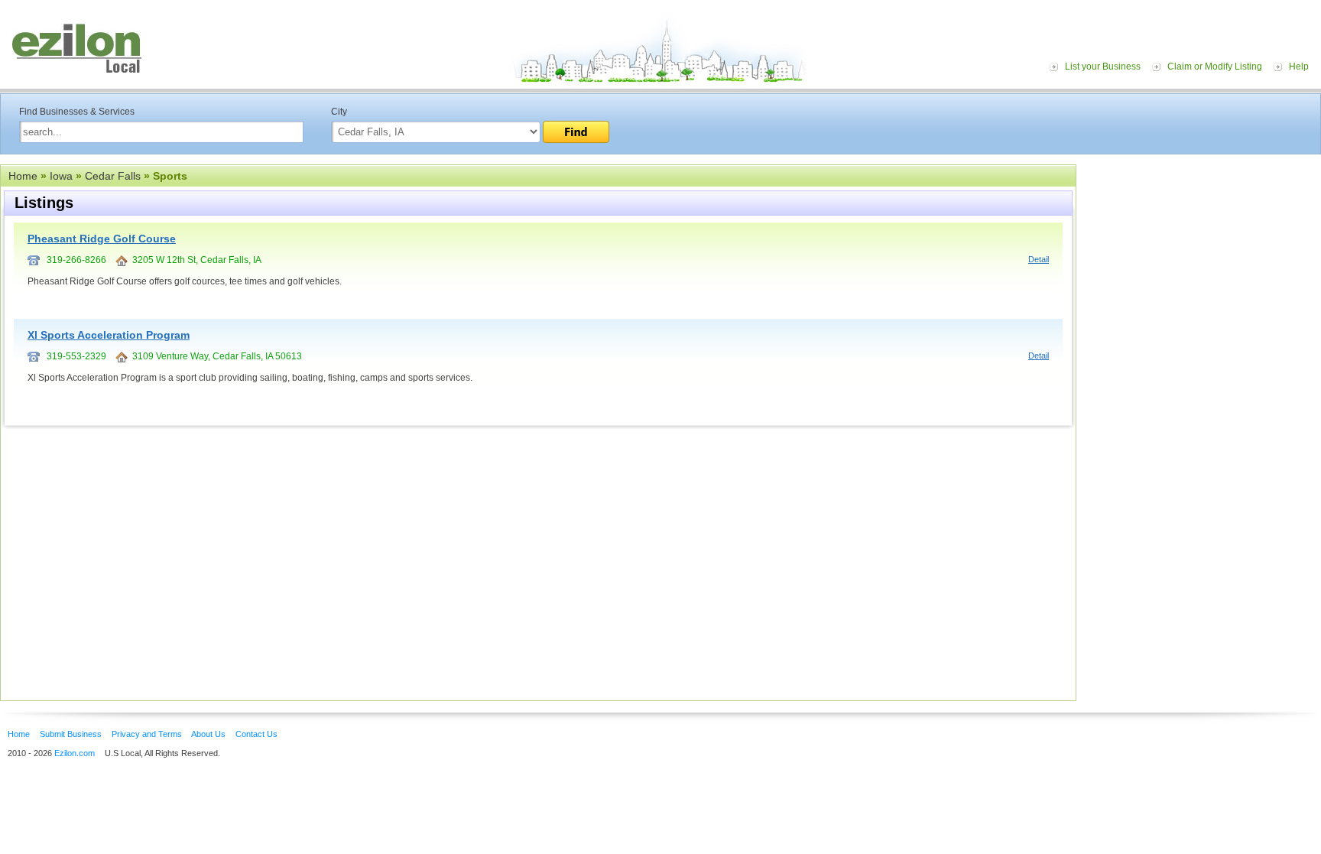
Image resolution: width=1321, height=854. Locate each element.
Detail (1038, 259)
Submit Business (71, 734)
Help (1299, 66)
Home (22, 176)
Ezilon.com (74, 753)
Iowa (61, 176)
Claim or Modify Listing (1214, 66)
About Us (208, 734)
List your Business (1103, 66)
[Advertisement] (1202, 258)
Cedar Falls (113, 176)
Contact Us (256, 734)
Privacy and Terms (147, 734)
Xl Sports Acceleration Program (109, 335)
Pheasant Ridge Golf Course (102, 238)
